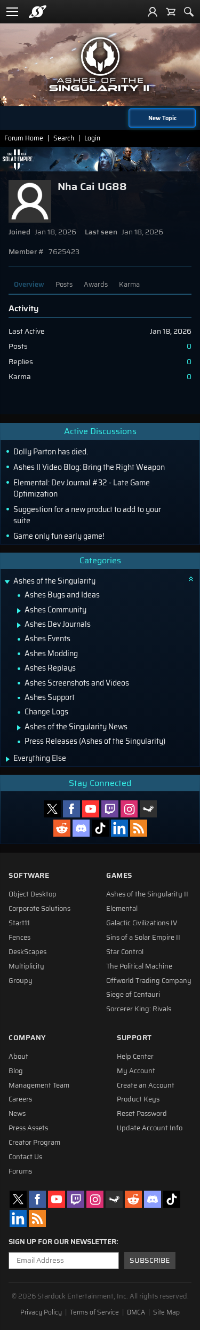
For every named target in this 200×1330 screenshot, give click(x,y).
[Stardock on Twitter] (52, 809)
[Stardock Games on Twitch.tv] (109, 809)
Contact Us (25, 1157)
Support (134, 1037)
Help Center (135, 1056)
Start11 (19, 923)
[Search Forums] (189, 12)
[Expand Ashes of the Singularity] (7, 582)
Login (92, 138)
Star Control (124, 952)
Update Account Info (149, 1128)
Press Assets (28, 1128)
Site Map (166, 1312)
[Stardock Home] (37, 11)
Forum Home (23, 138)
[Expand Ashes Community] (19, 610)
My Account (136, 1071)
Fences (19, 937)
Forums (20, 1171)
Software (29, 875)
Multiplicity (26, 966)
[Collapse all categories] (191, 578)
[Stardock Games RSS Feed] (138, 828)
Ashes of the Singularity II (147, 894)
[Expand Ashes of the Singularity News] (19, 727)
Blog (16, 1071)
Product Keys (138, 1099)
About (18, 1056)
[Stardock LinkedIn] (119, 828)
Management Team (39, 1085)
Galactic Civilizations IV (142, 923)
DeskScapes (27, 952)
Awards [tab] (96, 284)
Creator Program (34, 1142)
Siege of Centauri (133, 994)
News (17, 1113)
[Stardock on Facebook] (71, 809)
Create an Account (145, 1085)
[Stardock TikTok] (100, 828)
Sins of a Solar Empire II (143, 937)
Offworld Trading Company (148, 980)
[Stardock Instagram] (129, 809)
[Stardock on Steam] (148, 809)
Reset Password (142, 1113)
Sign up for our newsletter (62, 1242)
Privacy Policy (41, 1312)
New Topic (162, 118)
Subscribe (150, 1260)
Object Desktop (33, 894)
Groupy (21, 980)
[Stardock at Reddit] (61, 828)
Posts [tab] (64, 284)
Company (27, 1037)
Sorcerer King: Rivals (138, 1009)
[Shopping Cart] (171, 12)
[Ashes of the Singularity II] (100, 64)
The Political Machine (139, 966)
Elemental (122, 908)
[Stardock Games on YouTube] (90, 809)
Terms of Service (94, 1312)
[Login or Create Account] (153, 12)
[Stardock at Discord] (81, 828)
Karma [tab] (129, 284)
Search (63, 138)
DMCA (136, 1312)
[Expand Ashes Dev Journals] (19, 625)
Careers (20, 1099)
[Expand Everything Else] (8, 759)
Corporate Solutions (39, 908)
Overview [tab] (29, 284)
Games (119, 875)
